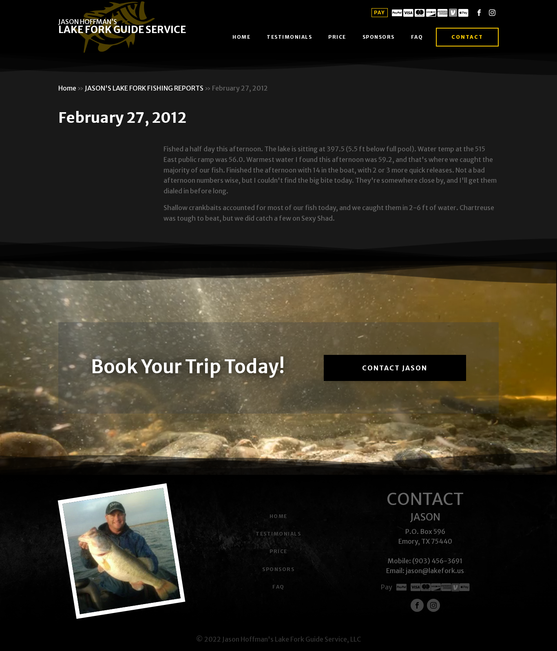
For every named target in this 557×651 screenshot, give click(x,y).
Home (241, 37)
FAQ (417, 37)
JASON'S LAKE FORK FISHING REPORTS (144, 88)
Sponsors (378, 37)
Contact (467, 37)
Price (337, 37)
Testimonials (289, 37)
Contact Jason (394, 368)
